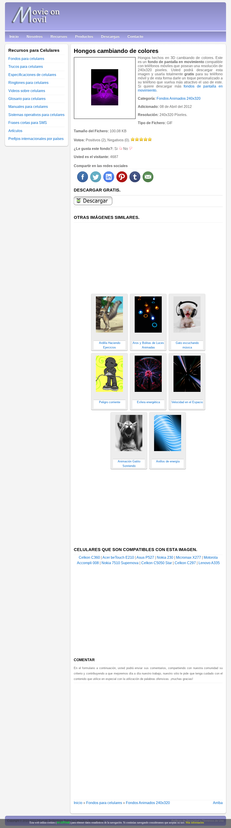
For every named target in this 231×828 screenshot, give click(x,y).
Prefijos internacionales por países (36, 139)
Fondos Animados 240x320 (179, 98)
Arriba (218, 803)
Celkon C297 (185, 563)
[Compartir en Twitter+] (95, 181)
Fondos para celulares (104, 803)
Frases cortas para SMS (27, 123)
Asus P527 (145, 557)
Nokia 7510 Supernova (120, 563)
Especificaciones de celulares (32, 75)
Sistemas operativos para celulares (36, 115)
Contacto (135, 36)
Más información (195, 822)
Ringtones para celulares (28, 83)
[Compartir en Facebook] (82, 181)
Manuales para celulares (28, 107)
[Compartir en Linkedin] (108, 181)
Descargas (110, 36)
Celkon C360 (89, 557)
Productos (84, 36)
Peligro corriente (109, 402)
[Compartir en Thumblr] (134, 181)
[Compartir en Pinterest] (121, 181)
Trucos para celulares (25, 67)
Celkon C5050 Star (156, 563)
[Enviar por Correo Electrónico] (148, 181)
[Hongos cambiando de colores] (104, 87)
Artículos (15, 131)
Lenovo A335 (209, 563)
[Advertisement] (148, 255)
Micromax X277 (188, 557)
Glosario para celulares (27, 99)
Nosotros (35, 36)
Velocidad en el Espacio (187, 402)
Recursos (59, 36)
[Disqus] (148, 739)
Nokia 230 (165, 557)
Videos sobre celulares (26, 91)
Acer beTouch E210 (118, 557)
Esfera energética (148, 402)
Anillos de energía (168, 461)
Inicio (14, 36)
